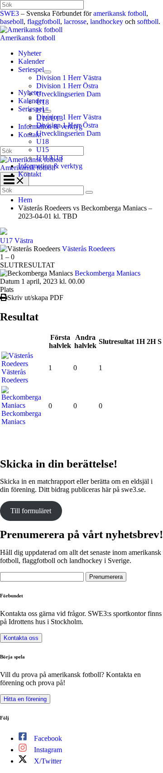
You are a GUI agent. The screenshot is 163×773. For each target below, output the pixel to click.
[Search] (89, 192)
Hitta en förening (25, 699)
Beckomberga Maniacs (107, 273)
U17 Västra (16, 240)
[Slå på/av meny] (47, 72)
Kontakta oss (21, 638)
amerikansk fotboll (119, 13)
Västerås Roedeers (88, 249)
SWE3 (9, 13)
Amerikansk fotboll (27, 38)
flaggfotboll (43, 21)
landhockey (106, 21)
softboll (147, 21)
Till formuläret (30, 511)
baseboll (12, 21)
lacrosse (75, 21)
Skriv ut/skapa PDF (35, 297)
